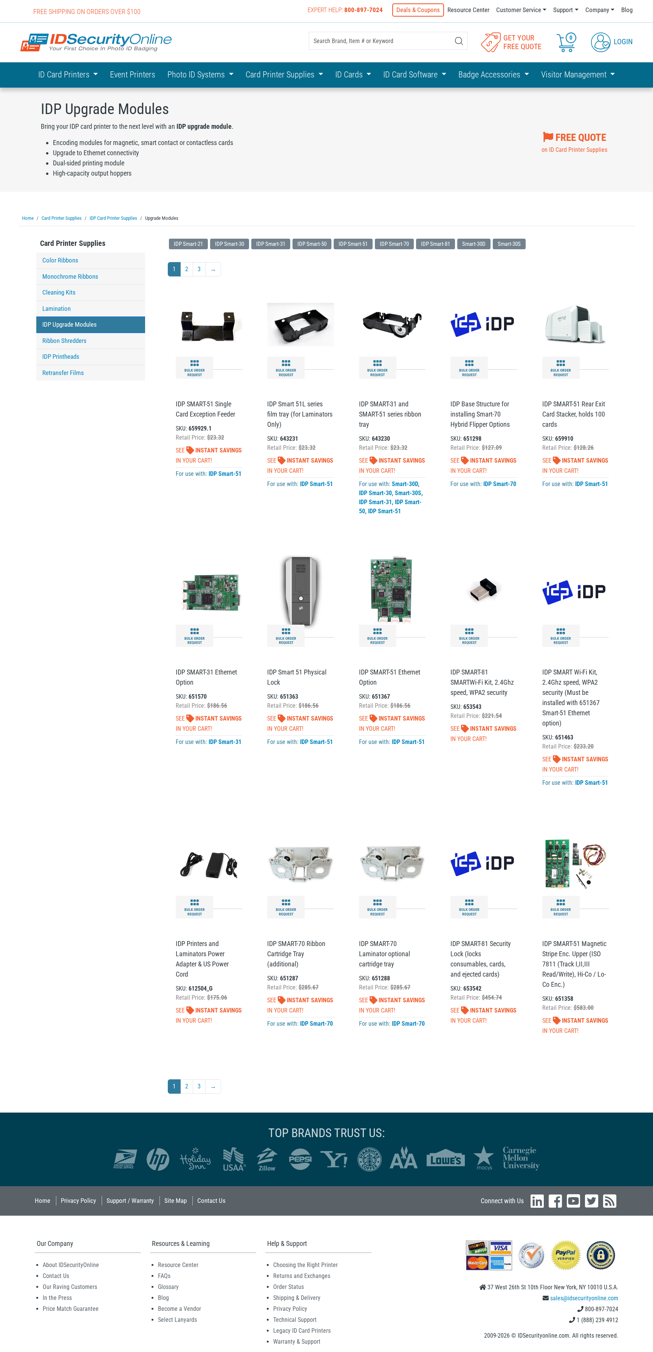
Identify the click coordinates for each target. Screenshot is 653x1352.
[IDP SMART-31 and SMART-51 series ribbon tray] (392, 324)
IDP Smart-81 (435, 244)
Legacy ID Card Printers (302, 1330)
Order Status (288, 1286)
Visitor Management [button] (574, 74)
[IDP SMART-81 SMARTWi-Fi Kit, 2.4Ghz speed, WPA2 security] (483, 592)
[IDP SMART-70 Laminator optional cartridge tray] (392, 863)
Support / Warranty (130, 1200)
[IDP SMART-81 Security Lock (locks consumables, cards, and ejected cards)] (483, 863)
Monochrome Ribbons (70, 276)
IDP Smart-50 (311, 244)
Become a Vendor (179, 1308)
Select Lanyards (177, 1319)
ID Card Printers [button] (64, 74)
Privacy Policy (78, 1200)
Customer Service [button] (518, 10)
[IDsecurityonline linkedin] (537, 1200)
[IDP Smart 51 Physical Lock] (300, 592)
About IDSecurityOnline (71, 1265)
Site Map (175, 1200)
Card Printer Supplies (72, 243)
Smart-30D (474, 244)
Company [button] (597, 10)
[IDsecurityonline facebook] (555, 1200)
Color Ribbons (60, 260)
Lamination (56, 308)
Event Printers (132, 74)
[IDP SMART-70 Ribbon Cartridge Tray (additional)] (300, 863)
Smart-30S (509, 244)
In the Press (57, 1297)
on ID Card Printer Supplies (574, 142)
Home (42, 1200)
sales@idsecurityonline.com (584, 1298)
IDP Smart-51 (353, 244)
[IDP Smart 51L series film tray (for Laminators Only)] (300, 324)
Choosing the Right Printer (305, 1265)
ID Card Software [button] (411, 74)
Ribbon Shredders (64, 340)
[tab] (90, 245)
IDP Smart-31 (270, 244)
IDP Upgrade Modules (69, 324)
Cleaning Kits (59, 292)
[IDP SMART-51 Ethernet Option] (392, 592)
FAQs (164, 1275)
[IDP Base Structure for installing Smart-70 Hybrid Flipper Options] (483, 324)
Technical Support (295, 1319)
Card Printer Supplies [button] (281, 74)
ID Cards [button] (350, 74)
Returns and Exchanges (301, 1275)
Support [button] (563, 10)
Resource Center (468, 10)
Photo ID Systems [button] (197, 74)
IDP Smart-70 (394, 244)
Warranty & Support (296, 1341)
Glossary (168, 1286)
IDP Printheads (60, 356)
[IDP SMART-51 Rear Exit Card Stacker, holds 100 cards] (575, 324)
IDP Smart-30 (229, 244)
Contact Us (211, 1200)
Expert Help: (345, 10)
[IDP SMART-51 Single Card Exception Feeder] (209, 324)
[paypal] (600, 1255)
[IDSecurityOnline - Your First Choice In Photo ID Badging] (96, 42)
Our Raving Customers (70, 1286)
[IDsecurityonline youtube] (573, 1200)
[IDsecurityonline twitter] (591, 1200)
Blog (627, 10)
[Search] (459, 41)
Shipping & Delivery (296, 1297)
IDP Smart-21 (188, 244)
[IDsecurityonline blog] (609, 1200)
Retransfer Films (63, 373)
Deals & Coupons (418, 10)
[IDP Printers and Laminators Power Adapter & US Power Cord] (209, 863)
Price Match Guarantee (71, 1308)
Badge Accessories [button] (490, 74)
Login (622, 41)
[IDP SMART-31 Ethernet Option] (209, 592)
